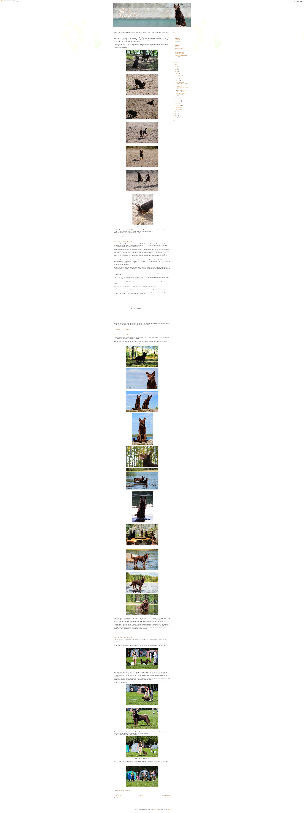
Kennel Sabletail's (179, 48)
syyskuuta (178, 78)
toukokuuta (178, 101)
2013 (176, 111)
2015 (176, 69)
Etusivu (142, 795)
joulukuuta (178, 73)
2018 (176, 64)
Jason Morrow (156, 809)
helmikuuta (178, 107)
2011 (176, 115)
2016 (176, 68)
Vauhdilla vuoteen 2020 (179, 53)
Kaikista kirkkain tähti (179, 42)
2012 (176, 113)
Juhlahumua (177, 39)
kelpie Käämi (178, 41)
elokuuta (178, 80)
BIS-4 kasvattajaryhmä (179, 49)
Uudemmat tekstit (118, 795)
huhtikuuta (178, 103)
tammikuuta (178, 109)
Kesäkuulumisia (178, 58)
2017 (176, 66)
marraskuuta (179, 75)
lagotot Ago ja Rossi (179, 52)
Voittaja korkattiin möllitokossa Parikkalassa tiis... (182, 87)
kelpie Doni (177, 38)
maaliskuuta (178, 105)
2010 (176, 117)
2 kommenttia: (127, 329)
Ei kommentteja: (128, 236)
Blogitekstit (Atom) (121, 797)
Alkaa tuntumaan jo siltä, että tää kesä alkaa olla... (182, 91)
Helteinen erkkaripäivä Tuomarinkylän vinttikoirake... (180, 94)
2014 (176, 71)
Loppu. (176, 46)
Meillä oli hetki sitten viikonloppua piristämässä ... (182, 83)
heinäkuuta (178, 98)
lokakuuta (178, 77)
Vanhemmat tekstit (166, 795)
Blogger (168, 809)
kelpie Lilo (177, 45)
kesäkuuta (178, 100)
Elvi (175, 32)
